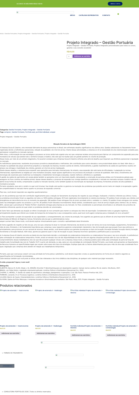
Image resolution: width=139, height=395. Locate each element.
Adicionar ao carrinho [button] (10, 333)
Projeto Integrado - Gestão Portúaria (31, 34)
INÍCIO (72, 15)
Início (2, 34)
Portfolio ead (30, 132)
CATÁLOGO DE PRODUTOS (89, 15)
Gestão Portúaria (18, 132)
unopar (52, 132)
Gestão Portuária (11, 34)
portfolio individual (42, 132)
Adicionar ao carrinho (82, 56)
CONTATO (106, 15)
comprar (7, 132)
